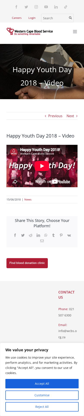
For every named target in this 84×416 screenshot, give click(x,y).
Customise (42, 395)
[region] (42, 379)
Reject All (42, 407)
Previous (55, 116)
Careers (17, 18)
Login (32, 18)
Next (70, 116)
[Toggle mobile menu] (75, 31)
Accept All (42, 384)
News (27, 199)
